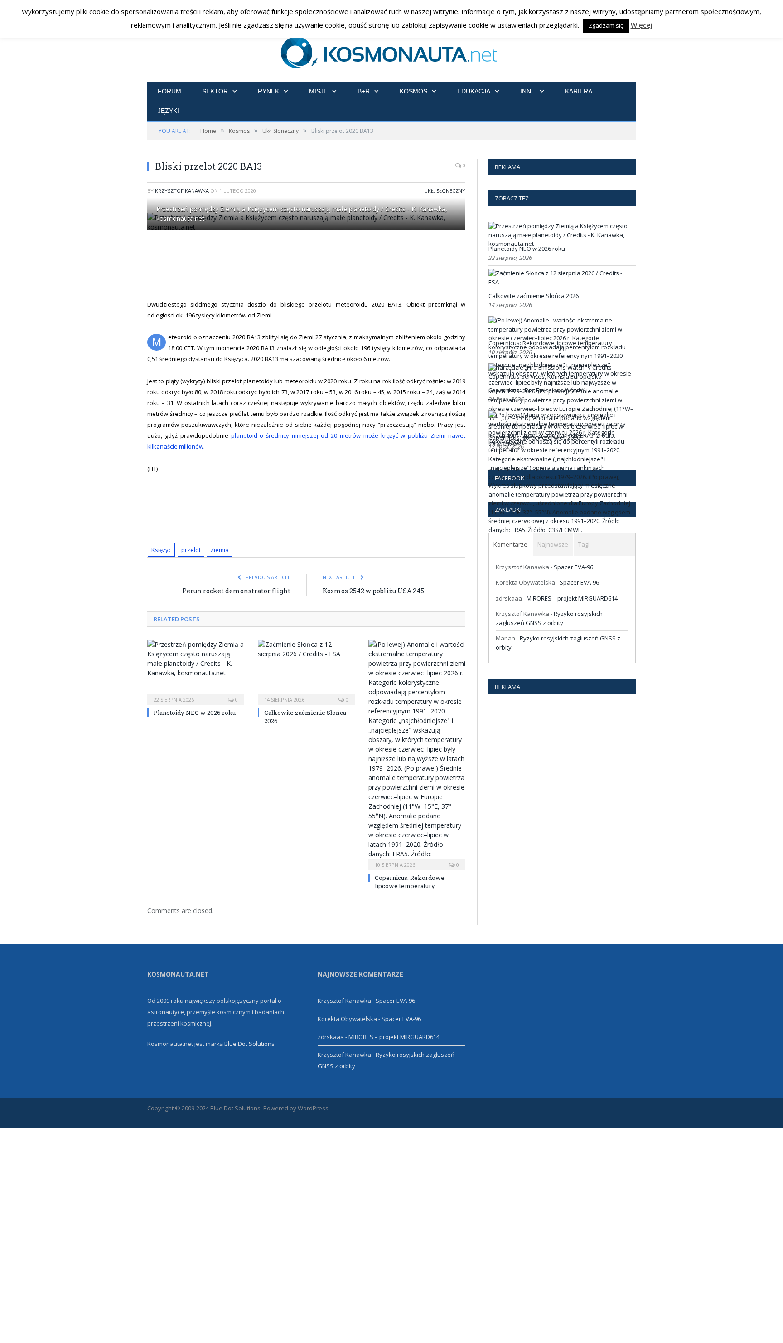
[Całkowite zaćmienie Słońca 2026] (306, 671)
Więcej (641, 24)
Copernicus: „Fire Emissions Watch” (536, 390)
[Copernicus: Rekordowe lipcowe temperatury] (416, 754)
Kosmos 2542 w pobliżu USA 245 (373, 590)
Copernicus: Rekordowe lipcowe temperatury (410, 882)
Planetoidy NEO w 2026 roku (195, 712)
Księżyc (161, 550)
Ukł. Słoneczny (444, 190)
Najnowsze (552, 544)
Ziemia (219, 550)
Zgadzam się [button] (606, 25)
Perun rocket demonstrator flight (236, 590)
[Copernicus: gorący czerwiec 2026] (560, 530)
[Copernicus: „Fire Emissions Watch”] (560, 376)
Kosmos (413, 91)
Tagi (584, 544)
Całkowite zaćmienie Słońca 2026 (533, 296)
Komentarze (510, 544)
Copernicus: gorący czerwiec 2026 (534, 437)
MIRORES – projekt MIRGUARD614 (572, 598)
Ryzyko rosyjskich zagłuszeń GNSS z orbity (549, 618)
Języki (168, 110)
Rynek (268, 91)
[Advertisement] (317, 264)
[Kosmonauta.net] (391, 51)
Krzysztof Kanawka (182, 190)
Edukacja (473, 91)
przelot (191, 550)
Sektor (215, 91)
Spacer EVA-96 (573, 567)
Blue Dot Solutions (249, 1044)
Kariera (578, 91)
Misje (318, 91)
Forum (169, 91)
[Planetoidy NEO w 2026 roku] (195, 671)
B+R (364, 91)
